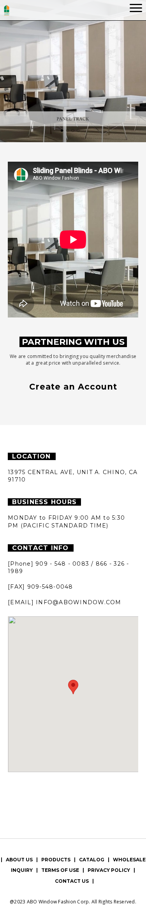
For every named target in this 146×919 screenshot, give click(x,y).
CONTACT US (72, 881)
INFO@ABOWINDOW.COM (78, 602)
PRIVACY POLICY (109, 870)
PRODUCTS (55, 860)
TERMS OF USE (60, 870)
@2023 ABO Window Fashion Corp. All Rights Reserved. (73, 901)
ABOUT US (19, 860)
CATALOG (91, 860)
